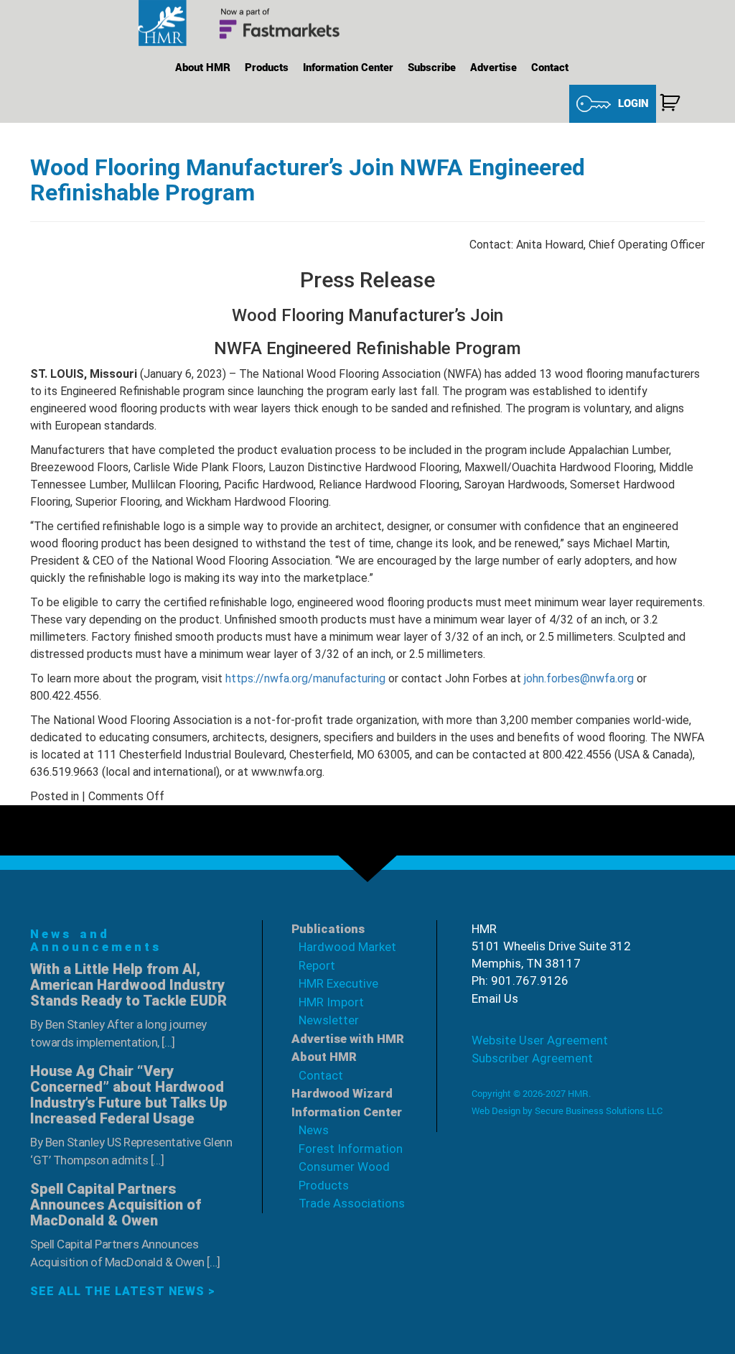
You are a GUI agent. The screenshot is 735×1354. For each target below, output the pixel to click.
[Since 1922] (245, 23)
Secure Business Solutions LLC (599, 1110)
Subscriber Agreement (532, 1058)
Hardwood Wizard (342, 1093)
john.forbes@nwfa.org (579, 678)
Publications (328, 929)
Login (633, 103)
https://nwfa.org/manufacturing (305, 678)
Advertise (493, 67)
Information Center (348, 67)
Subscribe (432, 67)
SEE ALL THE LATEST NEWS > (122, 1291)
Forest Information (351, 1148)
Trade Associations (352, 1203)
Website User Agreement (540, 1040)
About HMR (202, 67)
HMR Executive (338, 983)
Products (267, 67)
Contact (549, 67)
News (314, 1130)
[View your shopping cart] (669, 103)
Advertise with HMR (347, 1038)
